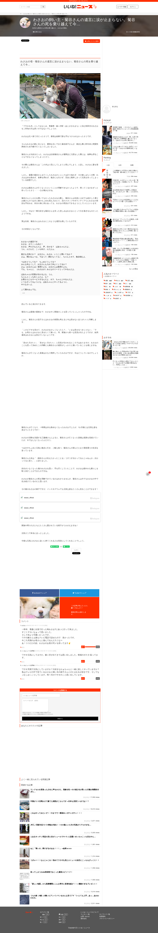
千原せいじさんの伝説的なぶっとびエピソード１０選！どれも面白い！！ (125, 200)
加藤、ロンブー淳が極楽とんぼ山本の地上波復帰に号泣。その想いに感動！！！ (125, 250)
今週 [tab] (108, 165)
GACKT (118, 295)
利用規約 (102, 916)
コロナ (117, 287)
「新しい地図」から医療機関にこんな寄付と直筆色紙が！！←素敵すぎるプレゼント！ (63, 883)
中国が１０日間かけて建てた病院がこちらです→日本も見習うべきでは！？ (59, 801)
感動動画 (128, 289)
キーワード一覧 (104, 914)
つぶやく (76, 550)
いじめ (108, 295)
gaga (128, 133)
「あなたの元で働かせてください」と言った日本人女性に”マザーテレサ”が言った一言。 (125, 343)
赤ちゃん (117, 289)
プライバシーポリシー (106, 918)
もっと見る (133, 268)
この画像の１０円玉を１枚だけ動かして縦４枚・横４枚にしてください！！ (125, 171)
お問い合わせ (85, 916)
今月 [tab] (119, 165)
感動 (108, 281)
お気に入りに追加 (93, 41)
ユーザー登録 (121, 7)
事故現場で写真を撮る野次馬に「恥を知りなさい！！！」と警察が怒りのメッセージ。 (125, 240)
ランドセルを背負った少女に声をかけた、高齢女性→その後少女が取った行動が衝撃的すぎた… (64, 790)
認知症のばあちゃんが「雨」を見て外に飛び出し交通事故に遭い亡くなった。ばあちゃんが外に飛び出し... (125, 138)
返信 (22, 647)
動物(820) (136, 32)
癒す (108, 284)
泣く (128, 284)
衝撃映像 (129, 287)
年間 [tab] (131, 165)
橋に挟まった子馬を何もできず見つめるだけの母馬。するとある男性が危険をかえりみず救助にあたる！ (125, 353)
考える (119, 281)
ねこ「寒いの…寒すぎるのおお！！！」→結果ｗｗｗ (51, 848)
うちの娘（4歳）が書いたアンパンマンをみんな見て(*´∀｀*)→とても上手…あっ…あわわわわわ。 (64, 896)
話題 (130, 281)
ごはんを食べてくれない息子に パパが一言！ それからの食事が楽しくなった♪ (125, 148)
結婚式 (118, 298)
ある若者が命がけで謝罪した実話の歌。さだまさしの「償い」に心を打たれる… (125, 191)
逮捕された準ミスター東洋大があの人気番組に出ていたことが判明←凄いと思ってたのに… (125, 230)
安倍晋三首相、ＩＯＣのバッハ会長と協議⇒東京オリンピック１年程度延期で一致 (125, 129)
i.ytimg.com (27, 120)
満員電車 (128, 295)
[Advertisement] (59, 49)
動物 (107, 289)
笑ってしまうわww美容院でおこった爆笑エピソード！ (51, 872)
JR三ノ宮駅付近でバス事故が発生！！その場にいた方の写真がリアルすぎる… (60, 824)
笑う (118, 284)
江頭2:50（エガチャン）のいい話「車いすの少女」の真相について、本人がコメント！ (125, 182)
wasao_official (29, 497)
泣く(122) (129, 32)
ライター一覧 (85, 914)
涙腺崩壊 (108, 292)
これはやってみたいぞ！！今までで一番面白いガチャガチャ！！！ (56, 813)
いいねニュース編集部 (120, 143)
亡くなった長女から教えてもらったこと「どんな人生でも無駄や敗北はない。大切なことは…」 (125, 363)
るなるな (86, 797)
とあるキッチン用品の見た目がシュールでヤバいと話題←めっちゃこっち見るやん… (63, 836)
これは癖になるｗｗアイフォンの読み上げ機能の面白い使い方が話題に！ (125, 210)
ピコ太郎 (119, 292)
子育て (130, 292)
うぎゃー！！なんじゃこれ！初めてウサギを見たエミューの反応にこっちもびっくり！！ (64, 860)
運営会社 (84, 918)
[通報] (45, 625)
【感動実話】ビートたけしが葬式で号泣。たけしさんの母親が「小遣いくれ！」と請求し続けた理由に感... (125, 260)
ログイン (133, 7)
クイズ (108, 298)
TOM (128, 176)
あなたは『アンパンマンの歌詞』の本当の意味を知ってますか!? (125, 220)
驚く (107, 287)
